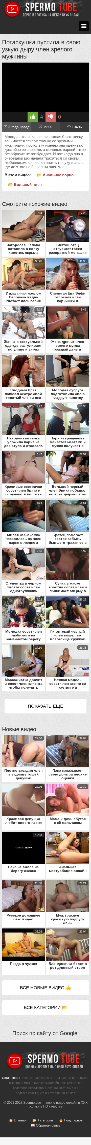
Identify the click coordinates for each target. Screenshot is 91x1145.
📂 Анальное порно (55, 175)
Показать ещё (45, 706)
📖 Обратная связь (45, 1125)
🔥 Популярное (70, 1120)
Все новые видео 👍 (45, 987)
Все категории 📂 (45, 1007)
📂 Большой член (25, 184)
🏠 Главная (17, 1120)
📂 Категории (42, 1120)
